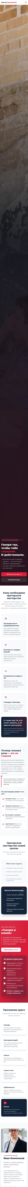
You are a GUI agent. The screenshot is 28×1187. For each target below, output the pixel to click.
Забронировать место (11, 949)
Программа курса (14, 579)
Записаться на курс (13, 574)
